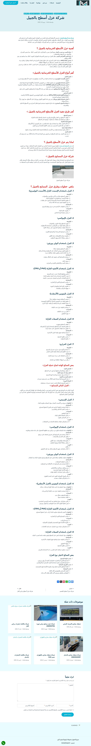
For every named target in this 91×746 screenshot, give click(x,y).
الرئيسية (58, 3)
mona (47, 22)
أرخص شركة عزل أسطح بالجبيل (60, 13)
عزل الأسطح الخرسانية (65, 146)
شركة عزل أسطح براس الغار (25, 590)
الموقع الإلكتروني (29, 705)
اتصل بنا (32, 3)
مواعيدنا (38, 3)
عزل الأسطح (26, 13)
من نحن (45, 3)
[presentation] (71, 613)
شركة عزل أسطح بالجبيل (35, 13)
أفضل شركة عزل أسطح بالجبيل (47, 13)
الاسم (71, 705)
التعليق (71, 685)
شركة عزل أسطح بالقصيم (67, 590)
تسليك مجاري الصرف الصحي (72, 624)
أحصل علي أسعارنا (11, 3)
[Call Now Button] (3, 743)
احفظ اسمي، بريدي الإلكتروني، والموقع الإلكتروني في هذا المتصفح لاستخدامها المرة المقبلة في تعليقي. (47, 710)
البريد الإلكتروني (49, 705)
